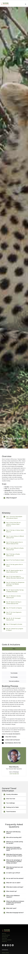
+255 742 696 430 (14, 773)
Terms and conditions (6, 939)
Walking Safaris (5, 952)
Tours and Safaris (9, 445)
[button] (14, 498)
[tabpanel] (14, 661)
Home (3, 445)
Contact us (4, 941)
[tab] (14, 649)
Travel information (6, 935)
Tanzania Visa (5, 936)
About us (4, 933)
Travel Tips (4, 938)
